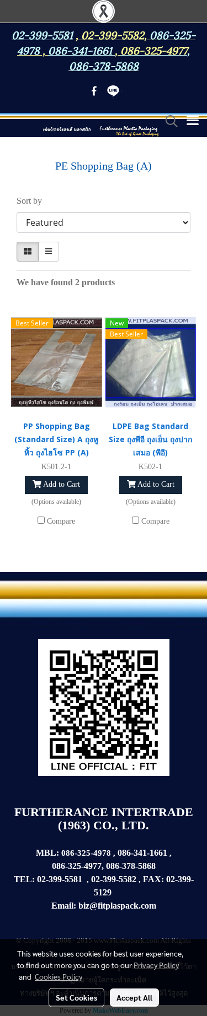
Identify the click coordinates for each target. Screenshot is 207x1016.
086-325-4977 (153, 49)
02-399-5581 (59, 879)
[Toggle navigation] (193, 121)
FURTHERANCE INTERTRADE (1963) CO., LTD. (103, 818)
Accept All (134, 997)
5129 (103, 892)
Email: (63, 905)
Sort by (33, 200)
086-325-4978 (87, 853)
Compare (61, 521)
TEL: (24, 879)
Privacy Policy (156, 965)
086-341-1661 (142, 852)
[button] (168, 121)
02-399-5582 (112, 34)
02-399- (180, 879)
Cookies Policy (58, 976)
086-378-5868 (104, 65)
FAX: (153, 879)
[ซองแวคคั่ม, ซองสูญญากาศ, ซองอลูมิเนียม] (113, 892)
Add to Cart (60, 484)
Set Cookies (76, 997)
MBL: (47, 852)
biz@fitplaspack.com (117, 905)
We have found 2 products (66, 282)
